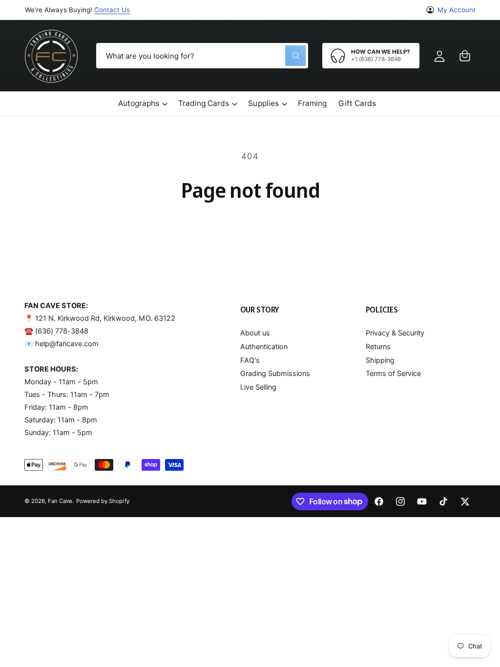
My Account (457, 10)
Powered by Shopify (102, 501)
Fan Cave (60, 501)
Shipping (380, 360)
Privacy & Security (395, 333)
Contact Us (112, 10)
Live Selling (258, 387)
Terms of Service (393, 373)
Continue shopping (250, 228)
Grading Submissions (275, 373)
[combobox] (202, 55)
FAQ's (250, 360)
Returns (378, 346)
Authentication (264, 346)
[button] (465, 55)
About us (255, 333)
